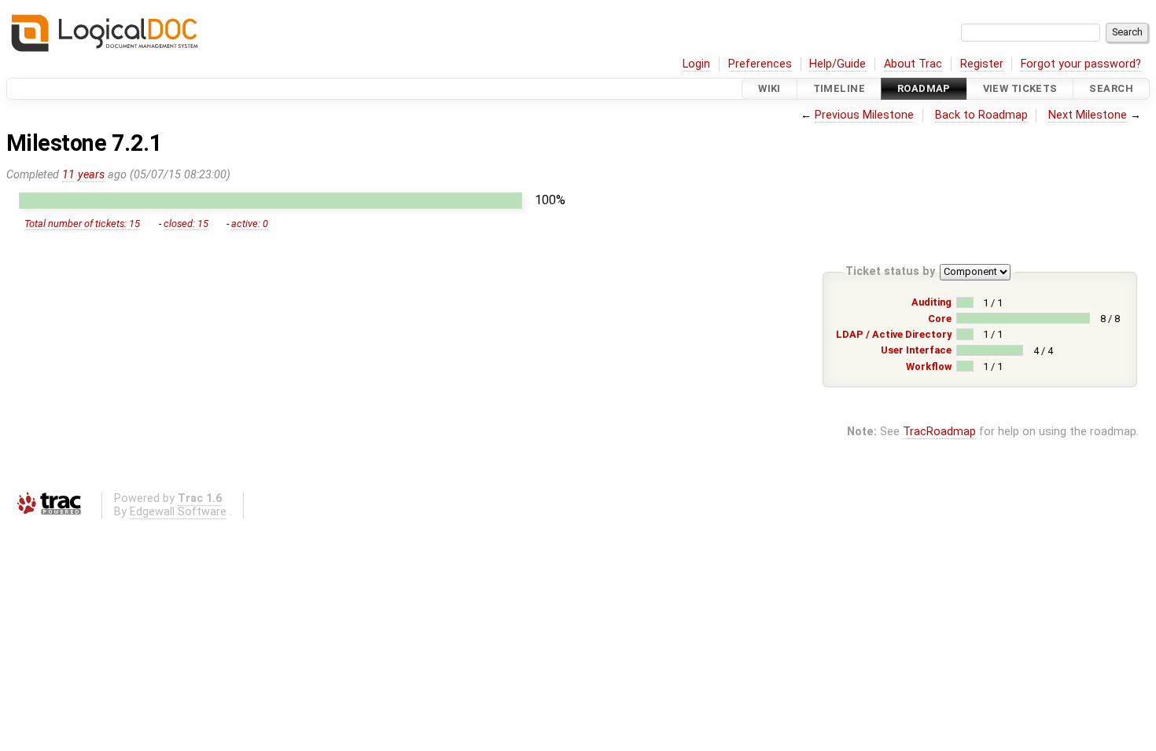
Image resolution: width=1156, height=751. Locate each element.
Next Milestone (1087, 115)
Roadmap (924, 88)
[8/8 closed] (1023, 318)
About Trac (913, 64)
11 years (83, 174)
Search (1111, 88)
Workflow (929, 366)
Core (940, 318)
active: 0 (249, 223)
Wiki (769, 88)
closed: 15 (186, 223)
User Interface (916, 350)
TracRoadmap (939, 431)
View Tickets (1020, 88)
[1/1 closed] (964, 302)
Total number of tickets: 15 (82, 223)
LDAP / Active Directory (894, 334)
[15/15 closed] (270, 200)
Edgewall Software (178, 511)
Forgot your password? (1081, 64)
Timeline (839, 88)
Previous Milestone (864, 115)
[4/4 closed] (989, 350)
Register (981, 64)
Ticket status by (890, 271)
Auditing (931, 302)
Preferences (760, 64)
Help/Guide (837, 64)
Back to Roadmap (981, 115)
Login (696, 64)
